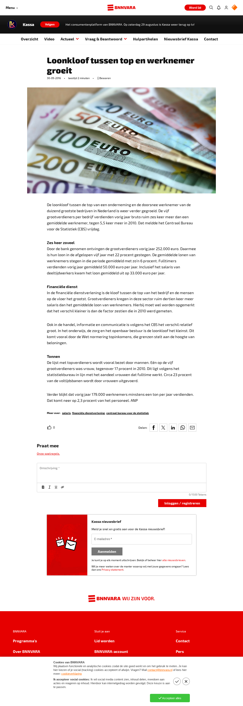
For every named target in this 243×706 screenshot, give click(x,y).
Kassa (28, 24)
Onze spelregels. (48, 453)
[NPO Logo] (234, 8)
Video (49, 39)
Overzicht (29, 39)
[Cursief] (50, 488)
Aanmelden (107, 551)
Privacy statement (112, 569)
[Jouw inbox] (218, 7)
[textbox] (121, 473)
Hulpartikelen (145, 39)
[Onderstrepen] (56, 488)
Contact (211, 39)
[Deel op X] (163, 427)
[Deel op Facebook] (153, 427)
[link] (66, 413)
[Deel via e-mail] (192, 427)
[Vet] (43, 488)
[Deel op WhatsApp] (182, 427)
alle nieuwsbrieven (173, 560)
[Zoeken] (211, 7)
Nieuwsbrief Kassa (181, 39)
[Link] (62, 488)
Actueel (67, 39)
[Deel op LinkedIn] (173, 427)
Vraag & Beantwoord (103, 39)
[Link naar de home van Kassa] (12, 24)
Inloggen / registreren (182, 503)
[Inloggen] (226, 7)
